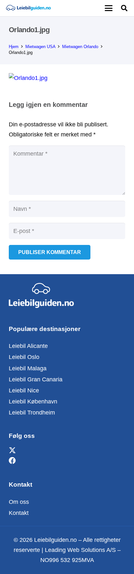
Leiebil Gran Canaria (35, 379)
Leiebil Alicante (28, 346)
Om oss (19, 502)
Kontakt (19, 513)
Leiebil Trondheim (32, 412)
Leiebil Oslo (24, 357)
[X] (12, 451)
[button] (108, 8)
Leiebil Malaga (28, 368)
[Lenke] (28, 8)
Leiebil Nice (24, 390)
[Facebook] (12, 461)
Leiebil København (33, 401)
